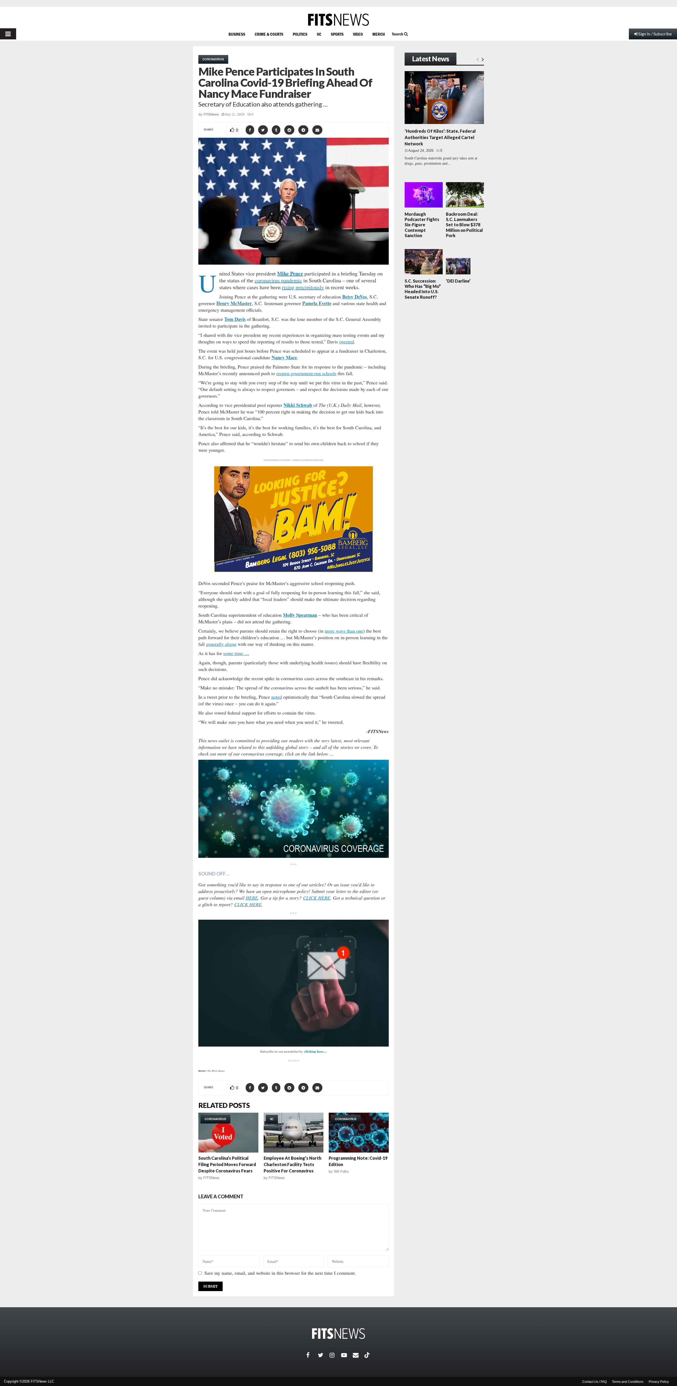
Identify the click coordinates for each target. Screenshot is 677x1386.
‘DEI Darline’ (458, 280)
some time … (236, 653)
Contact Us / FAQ (594, 1382)
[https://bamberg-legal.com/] (293, 570)
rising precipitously (303, 287)
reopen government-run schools (306, 373)
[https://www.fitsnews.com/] (338, 20)
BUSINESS (236, 34)
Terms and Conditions (627, 1382)
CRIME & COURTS (269, 34)
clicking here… (315, 1051)
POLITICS (300, 34)
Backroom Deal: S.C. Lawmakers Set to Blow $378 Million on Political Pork (464, 224)
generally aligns (221, 644)
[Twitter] (324, 1355)
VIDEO (358, 34)
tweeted (346, 341)
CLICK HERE (316, 898)
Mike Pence (290, 273)
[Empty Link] (478, 59)
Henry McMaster (234, 303)
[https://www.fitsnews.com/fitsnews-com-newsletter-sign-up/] (293, 983)
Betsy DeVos (354, 296)
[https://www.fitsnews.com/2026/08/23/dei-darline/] (458, 266)
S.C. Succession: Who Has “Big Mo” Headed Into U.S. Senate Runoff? (423, 289)
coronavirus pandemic (278, 280)
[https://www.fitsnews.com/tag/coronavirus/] (293, 809)
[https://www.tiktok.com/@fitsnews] (367, 1355)
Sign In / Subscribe (655, 33)
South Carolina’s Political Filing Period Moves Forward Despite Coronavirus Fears (227, 1164)
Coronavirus (213, 59)
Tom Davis (235, 319)
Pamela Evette (316, 303)
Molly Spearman (300, 614)
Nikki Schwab (297, 405)
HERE (252, 898)
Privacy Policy (659, 1382)
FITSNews (211, 114)
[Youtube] (347, 1355)
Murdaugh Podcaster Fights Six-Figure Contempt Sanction (422, 224)
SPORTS (337, 34)
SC (319, 34)
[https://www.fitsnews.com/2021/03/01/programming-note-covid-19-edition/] (359, 1133)
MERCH (378, 34)
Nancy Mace (284, 357)
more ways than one (344, 631)
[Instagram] (335, 1355)
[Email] (358, 1355)
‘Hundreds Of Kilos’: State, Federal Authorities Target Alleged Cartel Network (440, 137)
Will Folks (341, 1171)
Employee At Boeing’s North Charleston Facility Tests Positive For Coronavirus (292, 1164)
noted (276, 697)
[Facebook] (312, 1355)
